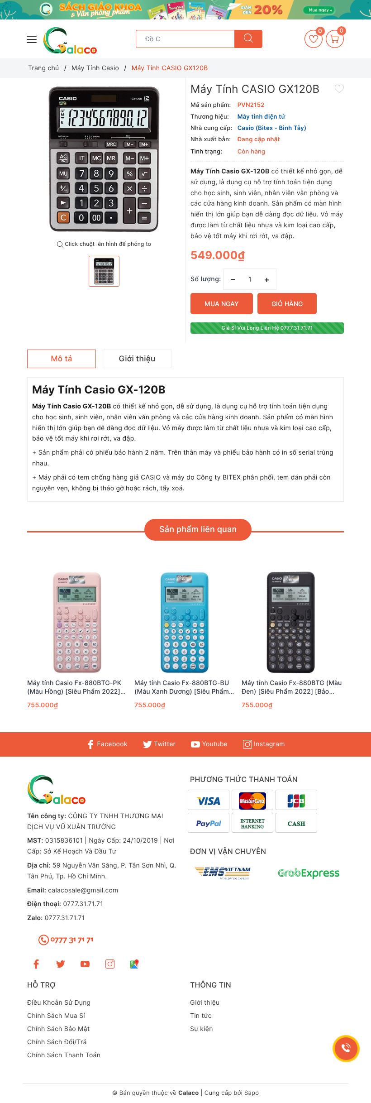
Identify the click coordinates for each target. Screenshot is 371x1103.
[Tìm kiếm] (248, 39)
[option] (104, 159)
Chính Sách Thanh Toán (63, 1055)
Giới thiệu (204, 1003)
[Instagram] (109, 964)
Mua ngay (222, 303)
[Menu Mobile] (32, 38)
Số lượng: (205, 279)
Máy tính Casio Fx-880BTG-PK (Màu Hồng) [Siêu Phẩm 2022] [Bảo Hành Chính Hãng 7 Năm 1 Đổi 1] (75, 687)
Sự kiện (201, 1029)
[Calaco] (185, 9)
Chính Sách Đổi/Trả (57, 1042)
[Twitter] (60, 964)
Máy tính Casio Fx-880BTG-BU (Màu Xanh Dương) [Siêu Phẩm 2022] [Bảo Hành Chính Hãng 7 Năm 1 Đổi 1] (182, 687)
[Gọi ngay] (346, 1049)
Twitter (164, 744)
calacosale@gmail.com (83, 890)
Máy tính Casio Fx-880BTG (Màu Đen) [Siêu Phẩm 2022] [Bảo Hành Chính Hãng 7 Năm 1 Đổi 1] (292, 687)
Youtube (214, 744)
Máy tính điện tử (261, 116)
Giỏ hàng (287, 303)
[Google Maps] (134, 964)
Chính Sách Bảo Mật (58, 1029)
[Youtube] (85, 964)
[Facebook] (36, 964)
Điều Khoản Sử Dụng (58, 1003)
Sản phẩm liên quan (198, 529)
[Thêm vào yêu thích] (339, 87)
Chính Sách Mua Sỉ (56, 1016)
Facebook (111, 744)
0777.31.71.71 (83, 904)
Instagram (268, 744)
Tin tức (201, 1016)
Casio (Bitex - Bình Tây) (272, 128)
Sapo (251, 1093)
